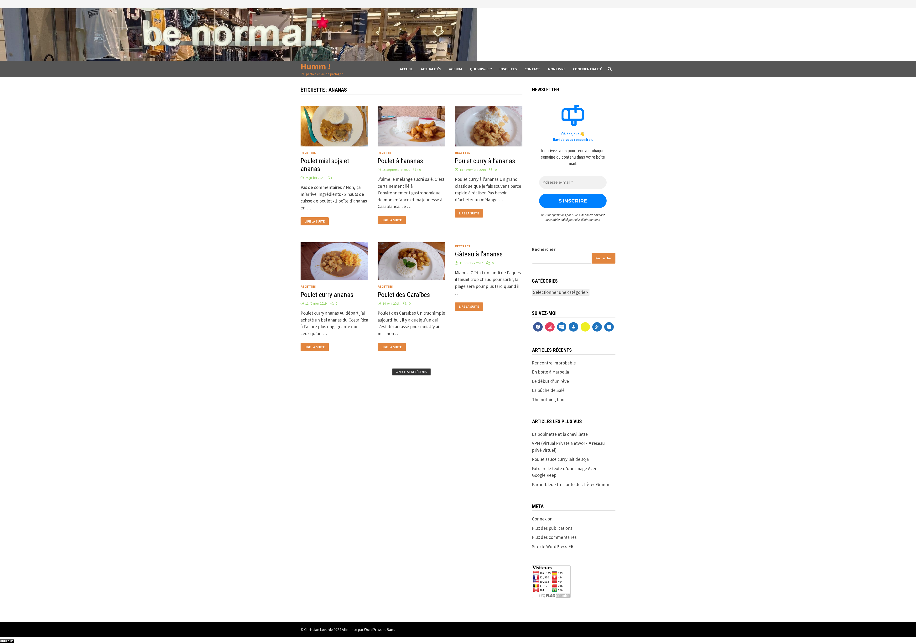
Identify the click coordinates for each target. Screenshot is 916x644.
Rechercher (543, 249)
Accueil (406, 69)
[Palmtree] (597, 327)
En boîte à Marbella (550, 372)
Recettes (308, 153)
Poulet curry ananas (327, 295)
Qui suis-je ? (481, 69)
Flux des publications (552, 528)
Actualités (431, 69)
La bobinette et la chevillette (560, 434)
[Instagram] (550, 327)
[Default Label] (562, 327)
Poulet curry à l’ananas (485, 161)
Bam (390, 629)
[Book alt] (609, 327)
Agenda (455, 69)
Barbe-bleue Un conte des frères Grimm (570, 484)
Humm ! (316, 66)
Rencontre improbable (554, 363)
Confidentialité (587, 69)
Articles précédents (411, 372)
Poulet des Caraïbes (404, 295)
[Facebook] (538, 327)
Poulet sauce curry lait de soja (560, 459)
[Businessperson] (573, 327)
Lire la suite (314, 221)
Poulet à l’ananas (400, 161)
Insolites (508, 69)
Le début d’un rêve (550, 381)
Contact (532, 69)
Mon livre (556, 69)
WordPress (373, 629)
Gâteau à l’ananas (479, 254)
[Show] (585, 327)
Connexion (542, 519)
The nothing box (548, 399)
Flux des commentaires (554, 537)
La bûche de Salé (548, 390)
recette (384, 153)
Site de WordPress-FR (552, 546)
